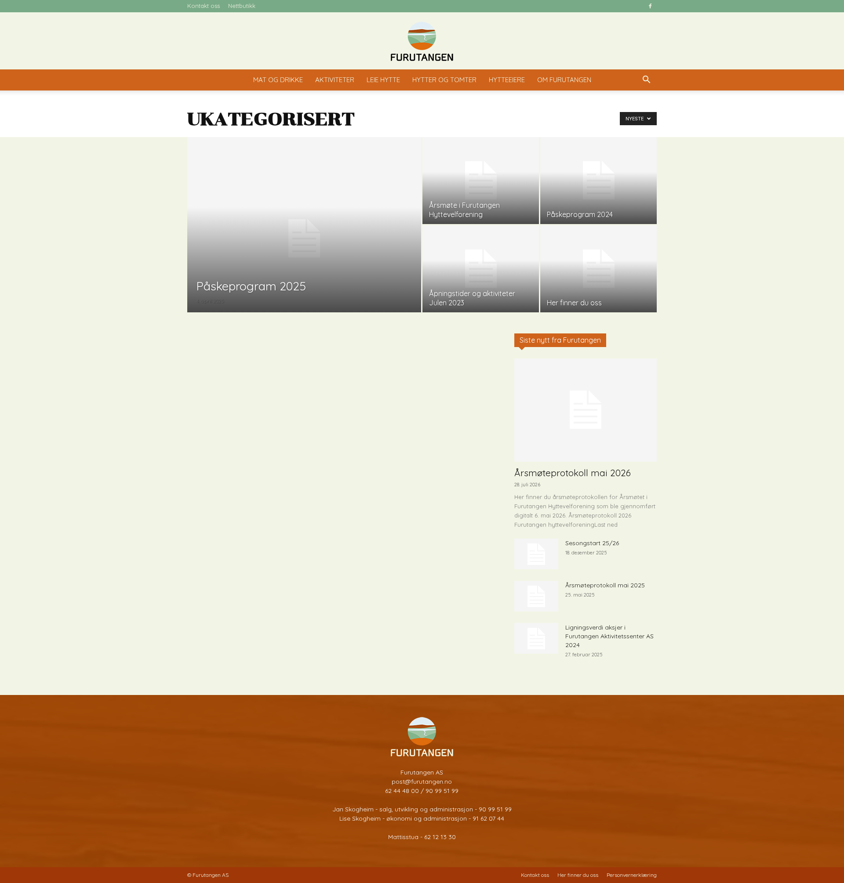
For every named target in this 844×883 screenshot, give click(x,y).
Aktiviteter (334, 80)
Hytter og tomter (444, 80)
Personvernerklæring (632, 875)
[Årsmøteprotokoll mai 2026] (585, 410)
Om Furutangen (564, 80)
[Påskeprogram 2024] (598, 180)
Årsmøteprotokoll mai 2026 (572, 472)
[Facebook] (650, 6)
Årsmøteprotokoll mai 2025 (605, 585)
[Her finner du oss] (598, 268)
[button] (646, 80)
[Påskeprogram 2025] (304, 238)
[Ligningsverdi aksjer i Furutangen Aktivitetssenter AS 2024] (536, 638)
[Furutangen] (422, 41)
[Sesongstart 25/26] (536, 554)
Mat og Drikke (278, 80)
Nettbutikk (241, 5)
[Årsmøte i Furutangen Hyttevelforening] (480, 180)
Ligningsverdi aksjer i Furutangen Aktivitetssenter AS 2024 (609, 636)
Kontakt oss (203, 5)
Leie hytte (383, 80)
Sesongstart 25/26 (592, 543)
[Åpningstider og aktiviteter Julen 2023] (480, 268)
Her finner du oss (577, 875)
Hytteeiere (507, 80)
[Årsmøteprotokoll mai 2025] (536, 596)
